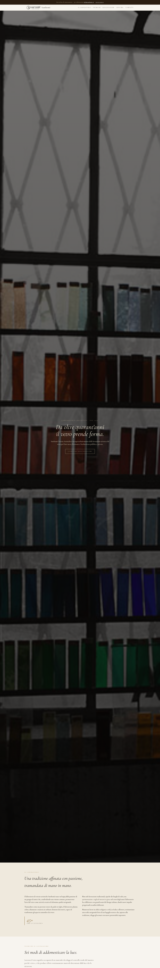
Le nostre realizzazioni (80, 451)
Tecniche (97, 7)
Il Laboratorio (84, 7)
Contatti (129, 7)
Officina (119, 7)
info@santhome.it (89, 2)
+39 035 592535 (100, 2)
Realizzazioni (108, 7)
